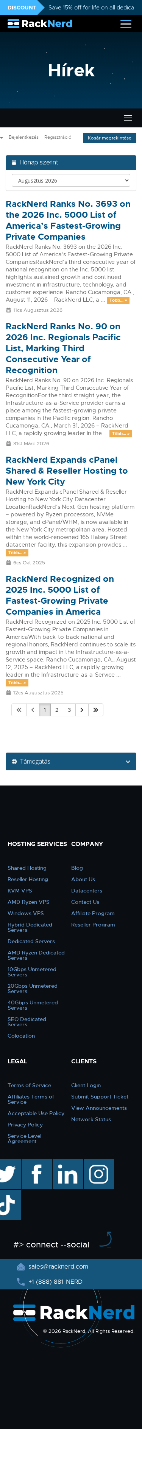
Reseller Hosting (28, 879)
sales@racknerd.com (58, 1266)
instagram (98, 1163)
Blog (77, 868)
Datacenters (86, 890)
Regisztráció (58, 137)
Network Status (91, 1119)
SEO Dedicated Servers (27, 1022)
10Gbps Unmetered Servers (32, 972)
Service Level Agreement (24, 1139)
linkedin (64, 1163)
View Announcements (99, 1108)
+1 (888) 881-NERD (55, 1282)
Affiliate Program (93, 913)
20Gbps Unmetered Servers (33, 988)
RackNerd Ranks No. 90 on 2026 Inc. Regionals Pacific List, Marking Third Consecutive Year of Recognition (63, 348)
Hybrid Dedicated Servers (30, 927)
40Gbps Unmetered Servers (33, 1005)
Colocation (21, 1035)
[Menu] (125, 23)
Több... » (118, 300)
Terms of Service (29, 1085)
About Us (83, 879)
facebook (35, 1163)
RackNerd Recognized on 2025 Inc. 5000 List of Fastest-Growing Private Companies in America (60, 595)
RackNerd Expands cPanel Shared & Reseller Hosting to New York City (67, 470)
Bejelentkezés (24, 137)
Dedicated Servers (31, 941)
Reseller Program (93, 924)
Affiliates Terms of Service (31, 1099)
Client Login (86, 1085)
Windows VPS (26, 913)
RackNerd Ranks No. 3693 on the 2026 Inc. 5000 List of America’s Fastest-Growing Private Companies (68, 220)
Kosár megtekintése (109, 138)
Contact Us (85, 902)
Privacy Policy (25, 1124)
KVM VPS (20, 890)
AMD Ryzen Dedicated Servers (36, 955)
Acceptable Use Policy (36, 1113)
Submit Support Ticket (99, 1096)
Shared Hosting (27, 868)
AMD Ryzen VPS (29, 902)
